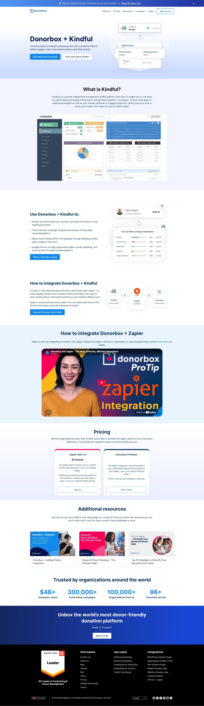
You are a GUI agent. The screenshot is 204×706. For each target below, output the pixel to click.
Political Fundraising (123, 657)
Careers (83, 668)
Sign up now (165, 11)
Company (140, 11)
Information (87, 652)
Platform (106, 11)
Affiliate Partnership (89, 683)
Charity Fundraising (122, 672)
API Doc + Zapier (155, 680)
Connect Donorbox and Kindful (47, 312)
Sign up (77, 490)
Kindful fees (113, 479)
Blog (82, 664)
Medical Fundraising (123, 661)
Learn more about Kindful (77, 57)
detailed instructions (159, 341)
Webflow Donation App (158, 672)
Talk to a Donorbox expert (45, 257)
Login (150, 11)
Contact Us (85, 657)
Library (83, 687)
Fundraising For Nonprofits (126, 664)
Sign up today (102, 636)
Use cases (120, 652)
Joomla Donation (155, 676)
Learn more (85, 468)
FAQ (82, 672)
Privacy (83, 680)
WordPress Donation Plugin (160, 657)
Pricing (117, 11)
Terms (83, 676)
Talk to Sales (126, 490)
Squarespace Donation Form (160, 661)
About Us (84, 661)
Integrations (155, 652)
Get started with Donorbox (45, 57)
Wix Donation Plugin (157, 664)
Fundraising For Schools (124, 668)
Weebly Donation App (157, 668)
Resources (127, 11)
